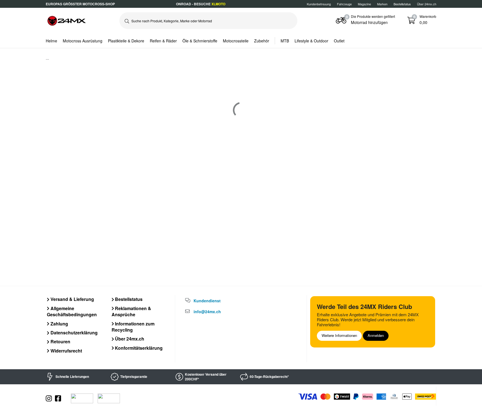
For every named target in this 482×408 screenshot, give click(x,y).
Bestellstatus (128, 299)
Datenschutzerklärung (73, 332)
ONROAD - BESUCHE (200, 3)
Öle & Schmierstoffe (199, 41)
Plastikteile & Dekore (126, 41)
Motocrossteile (236, 41)
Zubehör (261, 41)
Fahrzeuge (344, 4)
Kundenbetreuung (319, 4)
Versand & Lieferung (71, 299)
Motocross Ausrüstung (82, 41)
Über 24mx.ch (426, 4)
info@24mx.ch (207, 311)
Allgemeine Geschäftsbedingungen (72, 311)
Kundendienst (207, 300)
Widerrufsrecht (65, 350)
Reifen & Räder (163, 41)
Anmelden (376, 335)
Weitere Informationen (339, 335)
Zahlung (58, 323)
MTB (285, 41)
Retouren (59, 341)
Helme (51, 41)
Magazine (364, 4)
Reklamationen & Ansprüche (131, 311)
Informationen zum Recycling (133, 326)
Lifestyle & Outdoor (311, 41)
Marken (382, 4)
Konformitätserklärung (138, 348)
